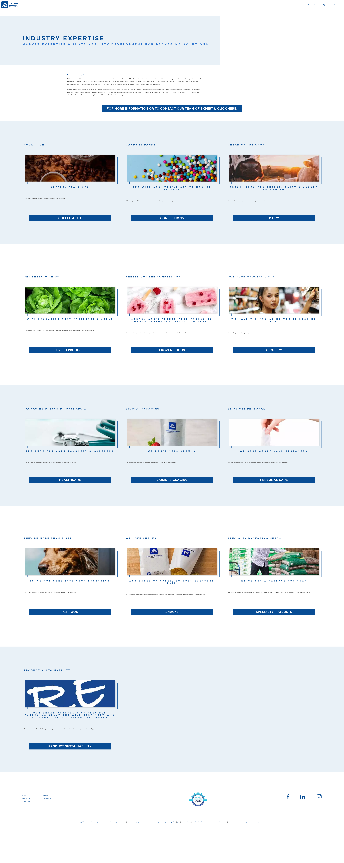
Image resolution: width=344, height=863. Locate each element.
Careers (45, 795)
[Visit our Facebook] (287, 797)
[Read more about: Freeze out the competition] (172, 302)
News (24, 795)
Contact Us (311, 5)
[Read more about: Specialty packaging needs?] (274, 564)
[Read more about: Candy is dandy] (172, 170)
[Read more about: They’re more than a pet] (70, 564)
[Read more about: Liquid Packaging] (172, 434)
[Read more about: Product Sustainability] (70, 696)
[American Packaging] (9, 5)
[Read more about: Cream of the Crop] (274, 170)
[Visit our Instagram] (319, 797)
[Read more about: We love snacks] (172, 564)
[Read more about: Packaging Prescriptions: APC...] (70, 434)
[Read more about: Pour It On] (70, 170)
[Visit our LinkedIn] (303, 797)
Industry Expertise (83, 75)
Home (69, 75)
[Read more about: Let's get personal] (274, 434)
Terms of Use (26, 801)
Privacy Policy (47, 798)
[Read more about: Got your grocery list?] (274, 302)
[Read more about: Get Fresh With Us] (70, 302)
